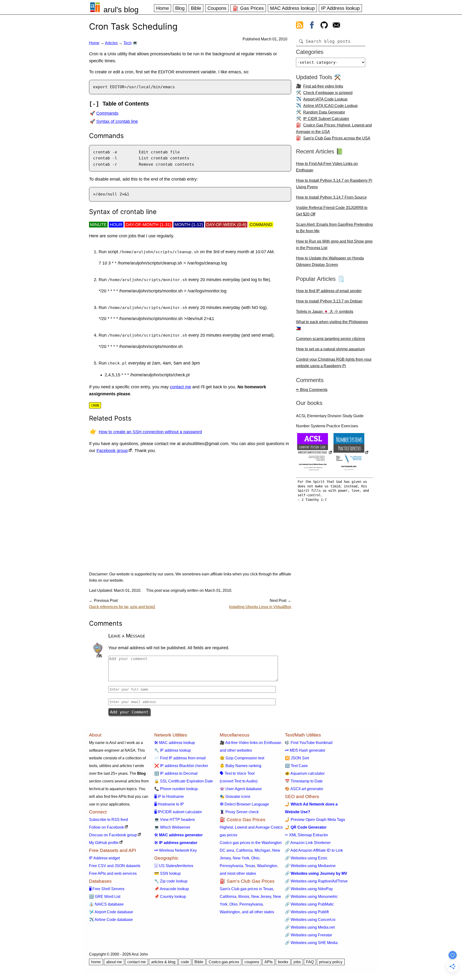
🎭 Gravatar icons (235, 796)
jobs (297, 962)
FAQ (310, 962)
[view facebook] (311, 26)
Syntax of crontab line (117, 121)
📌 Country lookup (170, 896)
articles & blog (163, 962)
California (244, 850)
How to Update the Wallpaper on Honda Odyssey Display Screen (330, 261)
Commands (107, 113)
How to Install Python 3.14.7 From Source (331, 197)
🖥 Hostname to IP (169, 804)
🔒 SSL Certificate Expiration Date (183, 781)
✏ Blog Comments (311, 390)
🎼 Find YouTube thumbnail (309, 743)
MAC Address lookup (292, 8)
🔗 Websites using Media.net (310, 927)
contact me (180, 386)
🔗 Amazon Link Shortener (308, 843)
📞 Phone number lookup (176, 789)
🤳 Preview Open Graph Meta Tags (315, 820)
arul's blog (121, 9)
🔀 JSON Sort (297, 758)
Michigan (262, 850)
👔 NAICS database (106, 904)
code (185, 962)
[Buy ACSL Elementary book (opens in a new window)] (314, 453)
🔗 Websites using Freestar (308, 935)
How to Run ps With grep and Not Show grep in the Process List (334, 244)
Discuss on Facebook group (113, 835)
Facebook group (112, 450)
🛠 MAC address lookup (174, 743)
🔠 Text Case (296, 766)
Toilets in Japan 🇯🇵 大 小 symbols (324, 311)
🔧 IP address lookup (172, 750)
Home (162, 8)
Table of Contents (126, 104)
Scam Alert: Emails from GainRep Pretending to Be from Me (334, 227)
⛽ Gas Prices (248, 8)
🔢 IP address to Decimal (176, 773)
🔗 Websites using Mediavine (310, 866)
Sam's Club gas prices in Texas (246, 889)
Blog (180, 8)
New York (241, 858)
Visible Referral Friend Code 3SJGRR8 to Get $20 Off (331, 211)
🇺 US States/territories (173, 866)
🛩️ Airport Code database (111, 912)
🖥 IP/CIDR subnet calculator (178, 812)
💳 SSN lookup (167, 873)
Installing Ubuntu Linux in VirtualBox (260, 607)
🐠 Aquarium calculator (305, 773)
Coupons (216, 8)
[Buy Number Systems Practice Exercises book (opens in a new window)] (351, 453)
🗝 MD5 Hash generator (305, 750)
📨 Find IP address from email (180, 758)
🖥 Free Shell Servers (106, 889)
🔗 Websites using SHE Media (311, 943)
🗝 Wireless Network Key (175, 850)
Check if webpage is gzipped (328, 93)
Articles (111, 43)
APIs (268, 962)
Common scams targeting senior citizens (330, 339)
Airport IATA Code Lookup (325, 99)
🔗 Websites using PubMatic (309, 904)
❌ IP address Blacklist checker (181, 766)
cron (95, 405)
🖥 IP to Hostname (169, 796)
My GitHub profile (104, 843)
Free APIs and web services (113, 873)
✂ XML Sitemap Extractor (306, 835)
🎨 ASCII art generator (304, 789)
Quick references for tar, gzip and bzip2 (122, 607)
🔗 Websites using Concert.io (310, 920)
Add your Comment (129, 712)
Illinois (243, 896)
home (96, 962)
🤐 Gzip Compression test (242, 758)
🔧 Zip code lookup (170, 881)
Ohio (255, 858)
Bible (196, 8)
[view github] (324, 26)
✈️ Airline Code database (111, 920)
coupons (251, 962)
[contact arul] (336, 26)
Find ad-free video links (323, 86)
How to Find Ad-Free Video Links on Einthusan (327, 167)
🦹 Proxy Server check (239, 812)
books (283, 962)
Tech (127, 43)
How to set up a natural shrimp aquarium (330, 349)
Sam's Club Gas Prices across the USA (336, 138)
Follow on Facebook (106, 827)
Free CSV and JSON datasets (114, 866)
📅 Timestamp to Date (304, 781)
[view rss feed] (299, 26)
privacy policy (330, 962)
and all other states (258, 912)
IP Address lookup (340, 8)
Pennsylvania (231, 866)
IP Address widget (104, 858)
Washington (267, 866)
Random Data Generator (324, 112)
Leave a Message (126, 636)
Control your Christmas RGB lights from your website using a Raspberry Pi (334, 362)
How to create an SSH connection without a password (150, 431)
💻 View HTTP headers (174, 820)
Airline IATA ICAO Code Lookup (330, 106)
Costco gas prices (224, 962)
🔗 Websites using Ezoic (306, 858)
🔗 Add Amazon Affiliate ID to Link (314, 850)
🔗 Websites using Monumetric (311, 896)
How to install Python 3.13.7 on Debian (329, 301)
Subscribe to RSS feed (108, 820)
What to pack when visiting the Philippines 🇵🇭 (332, 325)
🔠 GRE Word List (104, 896)
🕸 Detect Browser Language (244, 804)
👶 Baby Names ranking (240, 766)
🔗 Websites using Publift (307, 912)
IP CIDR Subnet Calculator (326, 119)
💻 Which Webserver (172, 827)
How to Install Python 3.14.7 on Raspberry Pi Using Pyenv (334, 183)
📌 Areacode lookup (171, 889)
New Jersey (261, 896)
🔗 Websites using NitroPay (309, 889)
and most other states (238, 873)
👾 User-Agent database (241, 789)
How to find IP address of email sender (329, 291)
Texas (250, 866)
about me (114, 962)
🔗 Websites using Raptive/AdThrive (316, 881)
